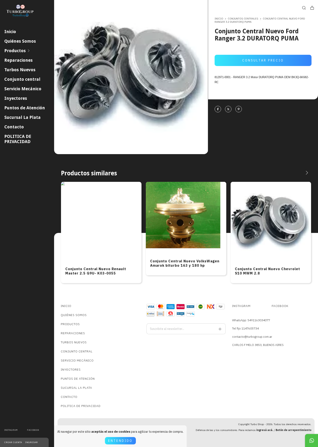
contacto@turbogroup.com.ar (252, 337)
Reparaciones (18, 60)
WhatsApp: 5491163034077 (251, 320)
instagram (11, 430)
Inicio (10, 31)
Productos (15, 50)
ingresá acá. (264, 430)
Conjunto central (22, 79)
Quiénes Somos (20, 41)
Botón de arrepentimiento (293, 430)
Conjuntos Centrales (243, 18)
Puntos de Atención (24, 107)
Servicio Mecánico (22, 88)
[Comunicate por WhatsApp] (311, 440)
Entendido (120, 441)
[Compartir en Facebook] (218, 109)
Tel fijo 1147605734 (245, 328)
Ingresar (31, 442)
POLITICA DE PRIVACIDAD (17, 139)
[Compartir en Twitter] (228, 109)
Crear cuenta (13, 442)
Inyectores (15, 98)
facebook (33, 430)
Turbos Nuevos (19, 69)
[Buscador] (304, 7)
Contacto (14, 126)
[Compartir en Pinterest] (238, 109)
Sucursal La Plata (22, 117)
